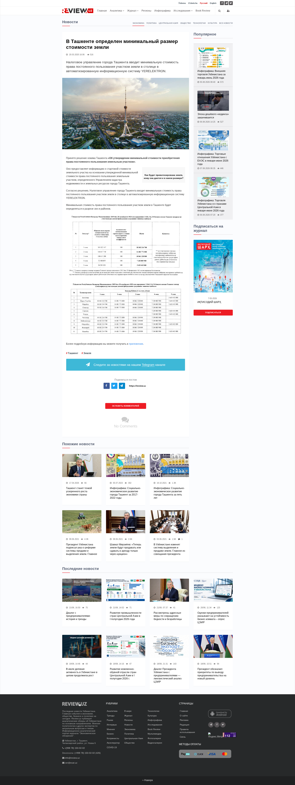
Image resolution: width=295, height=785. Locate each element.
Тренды (110, 715)
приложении (136, 344)
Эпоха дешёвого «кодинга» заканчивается (213, 116)
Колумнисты (113, 738)
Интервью (112, 724)
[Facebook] (222, 3)
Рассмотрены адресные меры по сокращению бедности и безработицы (168, 616)
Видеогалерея (155, 743)
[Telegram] (226, 3)
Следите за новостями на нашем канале (129, 364)
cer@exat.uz (71, 763)
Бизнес (110, 733)
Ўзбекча (182, 3)
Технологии (199, 23)
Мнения (111, 729)
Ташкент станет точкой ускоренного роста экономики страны (79, 491)
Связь (183, 737)
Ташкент (73, 353)
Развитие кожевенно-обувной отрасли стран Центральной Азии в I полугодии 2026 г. (123, 674)
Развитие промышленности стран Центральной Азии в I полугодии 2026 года (125, 616)
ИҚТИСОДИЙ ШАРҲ (209, 302)
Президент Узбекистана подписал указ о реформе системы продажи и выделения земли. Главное (81, 549)
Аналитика (116, 10)
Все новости (226, 23)
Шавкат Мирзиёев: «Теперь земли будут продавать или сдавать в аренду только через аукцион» (125, 549)
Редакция (184, 724)
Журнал (132, 10)
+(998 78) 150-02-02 (75, 748)
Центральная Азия (168, 23)
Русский (203, 3)
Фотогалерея (154, 738)
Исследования (182, 10)
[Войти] (228, 11)
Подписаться (213, 313)
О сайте (184, 715)
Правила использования (187, 731)
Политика (151, 23)
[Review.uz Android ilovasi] (219, 714)
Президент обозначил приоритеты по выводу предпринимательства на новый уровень (211, 674)
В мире (128, 711)
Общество (185, 23)
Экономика (138, 23)
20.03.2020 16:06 (77, 54)
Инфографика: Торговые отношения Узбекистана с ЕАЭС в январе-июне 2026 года (212, 159)
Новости (128, 724)
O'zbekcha (192, 3)
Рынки (110, 720)
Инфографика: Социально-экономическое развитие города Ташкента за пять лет (169, 493)
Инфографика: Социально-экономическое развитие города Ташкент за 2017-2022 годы (125, 493)
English (213, 3)
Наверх (148, 780)
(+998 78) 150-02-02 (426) (88, 753)
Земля (87, 353)
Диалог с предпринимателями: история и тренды (78, 616)
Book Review (203, 10)
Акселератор (113, 743)
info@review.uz (72, 758)
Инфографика (162, 10)
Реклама (184, 720)
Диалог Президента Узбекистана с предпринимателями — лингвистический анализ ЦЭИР (167, 675)
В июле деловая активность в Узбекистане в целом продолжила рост (81, 672)
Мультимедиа (154, 733)
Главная (102, 10)
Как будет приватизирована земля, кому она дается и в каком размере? (163, 176)
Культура (212, 23)
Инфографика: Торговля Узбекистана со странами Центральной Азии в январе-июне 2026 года (211, 205)
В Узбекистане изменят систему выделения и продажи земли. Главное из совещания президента (169, 549)
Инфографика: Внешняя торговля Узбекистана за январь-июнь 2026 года (211, 74)
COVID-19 (112, 747)
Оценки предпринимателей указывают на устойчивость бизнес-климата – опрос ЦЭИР (213, 618)
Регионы (146, 10)
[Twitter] (231, 3)
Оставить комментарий (125, 406)
